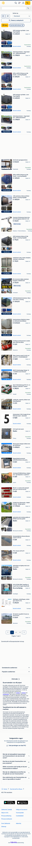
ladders (18, 692)
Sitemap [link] (3, 826)
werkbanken (6, 694)
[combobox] (14, 8)
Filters (5, 25)
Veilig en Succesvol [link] (21, 809)
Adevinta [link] (18, 823)
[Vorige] (8, 632)
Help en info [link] (4, 812)
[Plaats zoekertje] (27, 3)
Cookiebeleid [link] (19, 816)
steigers (24, 692)
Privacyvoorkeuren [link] (6, 819)
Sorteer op (15, 13)
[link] (3, 3)
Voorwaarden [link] (20, 812)
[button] (19, 3)
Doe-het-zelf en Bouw (15, 25)
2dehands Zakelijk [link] (6, 809)
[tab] (3, 16)
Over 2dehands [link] (5, 823)
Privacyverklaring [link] (6, 816)
